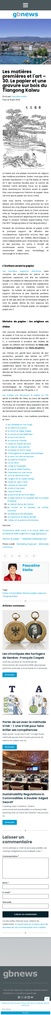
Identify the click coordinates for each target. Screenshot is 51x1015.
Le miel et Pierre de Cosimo (20, 504)
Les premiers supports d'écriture (21, 271)
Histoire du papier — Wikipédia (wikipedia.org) (24, 538)
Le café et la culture (17, 427)
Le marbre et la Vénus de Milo (21, 517)
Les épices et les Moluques (20, 513)
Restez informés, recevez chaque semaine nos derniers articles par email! (25, 1004)
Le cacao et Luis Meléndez (20, 434)
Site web (6, 902)
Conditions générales (26, 993)
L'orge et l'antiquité (16, 466)
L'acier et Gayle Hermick (19, 443)
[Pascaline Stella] (12, 580)
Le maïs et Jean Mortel (18, 447)
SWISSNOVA (8, 993)
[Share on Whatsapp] (26, 555)
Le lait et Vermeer (16, 488)
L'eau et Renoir (14, 491)
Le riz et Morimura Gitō (18, 475)
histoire (26, 593)
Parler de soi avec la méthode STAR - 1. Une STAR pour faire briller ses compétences (24, 726)
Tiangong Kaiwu (10, 596)
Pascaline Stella (19, 96)
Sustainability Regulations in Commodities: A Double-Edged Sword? (25, 798)
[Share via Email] (33, 555)
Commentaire (10, 856)
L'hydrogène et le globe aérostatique (25, 453)
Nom (5, 882)
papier (34, 593)
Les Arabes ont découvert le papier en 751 (25, 395)
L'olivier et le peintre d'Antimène (22, 520)
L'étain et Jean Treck (17, 482)
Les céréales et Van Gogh (19, 424)
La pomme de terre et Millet (21, 494)
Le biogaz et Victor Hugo (19, 450)
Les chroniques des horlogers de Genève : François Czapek (23, 656)
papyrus (42, 593)
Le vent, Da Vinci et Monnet (20, 456)
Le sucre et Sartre (16, 437)
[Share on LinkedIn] (19, 555)
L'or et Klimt (13, 462)
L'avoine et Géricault (17, 485)
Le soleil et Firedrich (16, 459)
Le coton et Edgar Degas (19, 431)
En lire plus (9, 674)
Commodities (15, 593)
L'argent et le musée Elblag (20, 478)
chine (5, 593)
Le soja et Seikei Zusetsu (18, 469)
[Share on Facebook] (5, 555)
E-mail (6, 892)
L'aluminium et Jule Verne (19, 472)
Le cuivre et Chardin (17, 440)
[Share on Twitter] (12, 555)
